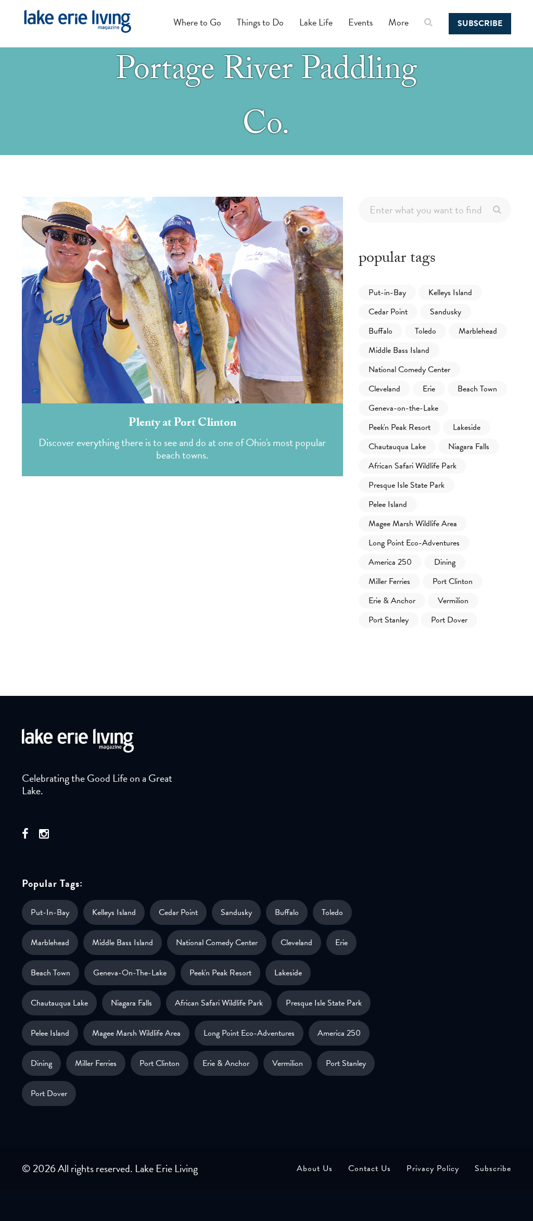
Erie (429, 389)
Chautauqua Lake (397, 446)
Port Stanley (389, 620)
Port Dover (449, 620)
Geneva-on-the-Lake (403, 408)
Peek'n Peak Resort (399, 427)
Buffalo (380, 331)
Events (360, 22)
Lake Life (316, 22)
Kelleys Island (450, 292)
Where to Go (197, 22)
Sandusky (445, 312)
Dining (444, 562)
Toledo (425, 331)
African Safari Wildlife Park (412, 466)
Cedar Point (388, 312)
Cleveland (384, 389)
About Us (315, 1168)
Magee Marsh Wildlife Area (413, 523)
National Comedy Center (409, 369)
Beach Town (477, 389)
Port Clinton (453, 581)
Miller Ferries (389, 581)
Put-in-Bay (387, 292)
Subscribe (480, 23)
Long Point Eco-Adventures (414, 543)
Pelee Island (388, 504)
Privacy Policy (433, 1168)
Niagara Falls (468, 446)
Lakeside (466, 427)
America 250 (390, 562)
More (398, 22)
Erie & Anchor (392, 600)
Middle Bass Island (399, 350)
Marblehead (478, 331)
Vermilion (453, 600)
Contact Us (369, 1168)
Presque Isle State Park (407, 485)
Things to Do (260, 22)
